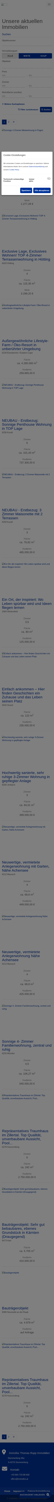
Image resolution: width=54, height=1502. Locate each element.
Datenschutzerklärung (37, 167)
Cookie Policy (14, 170)
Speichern (26, 190)
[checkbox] (49, 178)
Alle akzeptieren (42, 190)
